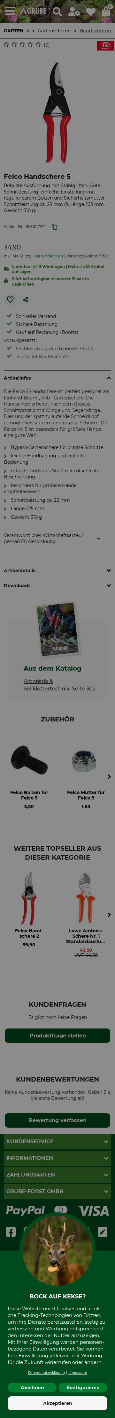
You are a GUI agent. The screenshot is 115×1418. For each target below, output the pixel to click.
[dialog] (57, 709)
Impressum (77, 1373)
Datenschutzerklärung (46, 1373)
